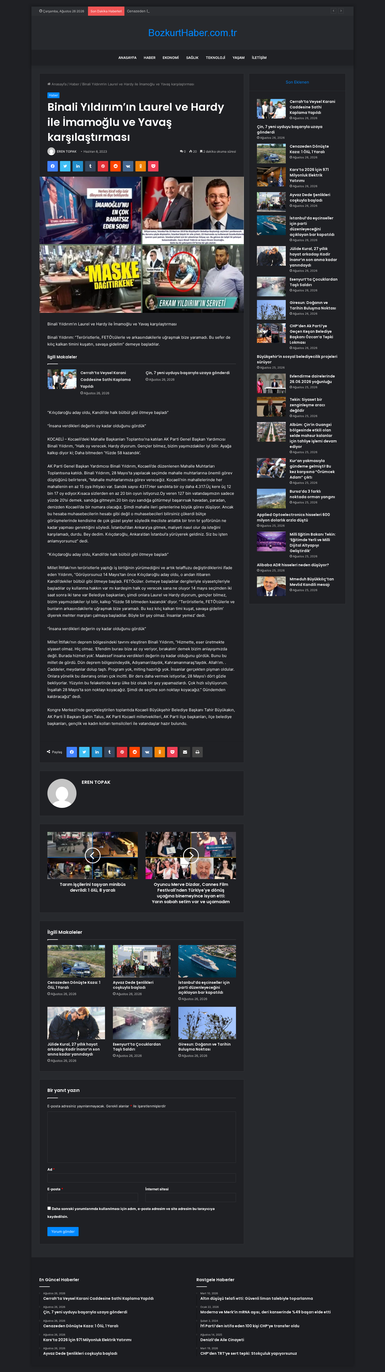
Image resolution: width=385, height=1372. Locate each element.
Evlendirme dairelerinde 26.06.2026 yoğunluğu (312, 379)
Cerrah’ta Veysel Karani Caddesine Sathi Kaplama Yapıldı (105, 379)
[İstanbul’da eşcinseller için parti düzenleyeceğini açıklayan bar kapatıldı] (207, 961)
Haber (149, 57)
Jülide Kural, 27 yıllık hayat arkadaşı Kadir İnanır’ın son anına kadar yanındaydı (73, 1049)
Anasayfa (127, 57)
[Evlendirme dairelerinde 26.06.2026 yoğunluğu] (271, 383)
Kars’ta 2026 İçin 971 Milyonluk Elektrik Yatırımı (309, 175)
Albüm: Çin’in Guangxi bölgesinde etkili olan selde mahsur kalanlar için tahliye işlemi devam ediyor (313, 435)
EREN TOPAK (66, 151)
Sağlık (192, 57)
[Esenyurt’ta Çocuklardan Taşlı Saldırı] (141, 1023)
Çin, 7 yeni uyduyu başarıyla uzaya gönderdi (188, 372)
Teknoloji (215, 57)
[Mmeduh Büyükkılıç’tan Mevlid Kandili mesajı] (271, 586)
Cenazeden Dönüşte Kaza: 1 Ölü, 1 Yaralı (160, 11)
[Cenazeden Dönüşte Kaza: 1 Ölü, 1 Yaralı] (76, 961)
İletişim (259, 57)
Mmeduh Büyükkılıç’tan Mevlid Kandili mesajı (312, 581)
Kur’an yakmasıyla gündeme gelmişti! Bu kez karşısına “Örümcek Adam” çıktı (312, 469)
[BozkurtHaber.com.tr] (192, 32)
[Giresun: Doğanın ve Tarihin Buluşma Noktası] (207, 1023)
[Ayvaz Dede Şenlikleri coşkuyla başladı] (141, 961)
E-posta (55, 1189)
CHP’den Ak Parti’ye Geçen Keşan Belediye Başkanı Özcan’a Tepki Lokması (311, 334)
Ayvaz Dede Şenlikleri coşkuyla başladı (133, 985)
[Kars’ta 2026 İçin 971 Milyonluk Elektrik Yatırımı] (271, 176)
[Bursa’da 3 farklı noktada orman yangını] (271, 498)
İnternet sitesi (157, 1189)
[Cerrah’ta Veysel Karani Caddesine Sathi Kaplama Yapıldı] (62, 379)
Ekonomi (171, 57)
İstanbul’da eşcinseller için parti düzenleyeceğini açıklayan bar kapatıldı (204, 987)
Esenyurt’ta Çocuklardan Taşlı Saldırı (137, 1047)
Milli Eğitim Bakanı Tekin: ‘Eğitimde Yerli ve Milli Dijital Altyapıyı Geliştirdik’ (313, 542)
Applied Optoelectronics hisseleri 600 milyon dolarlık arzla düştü (293, 517)
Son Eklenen (297, 82)
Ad (51, 1169)
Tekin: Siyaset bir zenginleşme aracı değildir (307, 405)
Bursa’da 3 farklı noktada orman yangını (312, 494)
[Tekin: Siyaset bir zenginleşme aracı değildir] (271, 406)
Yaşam (239, 57)
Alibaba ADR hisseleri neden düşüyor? (293, 565)
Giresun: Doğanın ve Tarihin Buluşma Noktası (204, 1047)
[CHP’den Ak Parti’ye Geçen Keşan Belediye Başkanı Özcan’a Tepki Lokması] (271, 333)
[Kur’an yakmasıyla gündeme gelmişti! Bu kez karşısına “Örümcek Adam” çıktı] (271, 468)
